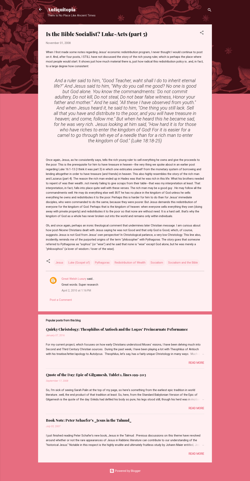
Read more (196, 362)
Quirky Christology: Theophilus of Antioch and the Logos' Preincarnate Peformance (117, 329)
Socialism (157, 262)
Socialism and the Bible (183, 262)
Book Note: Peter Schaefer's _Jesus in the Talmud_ (88, 420)
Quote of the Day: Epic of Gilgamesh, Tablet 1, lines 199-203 (96, 374)
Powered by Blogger (127, 471)
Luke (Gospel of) (79, 262)
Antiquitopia (61, 9)
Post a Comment (61, 300)
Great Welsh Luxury (74, 279)
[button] (201, 33)
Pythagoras (102, 262)
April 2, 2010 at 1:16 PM (76, 290)
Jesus (59, 262)
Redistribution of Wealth (130, 262)
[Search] (209, 11)
